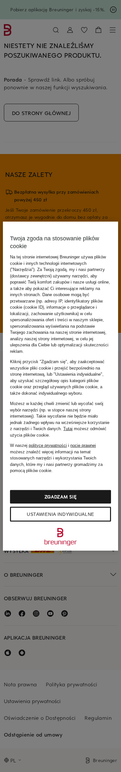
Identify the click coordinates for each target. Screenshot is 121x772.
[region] (60, 386)
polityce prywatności (48, 445)
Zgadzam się (61, 496)
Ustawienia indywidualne (60, 513)
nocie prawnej (83, 445)
